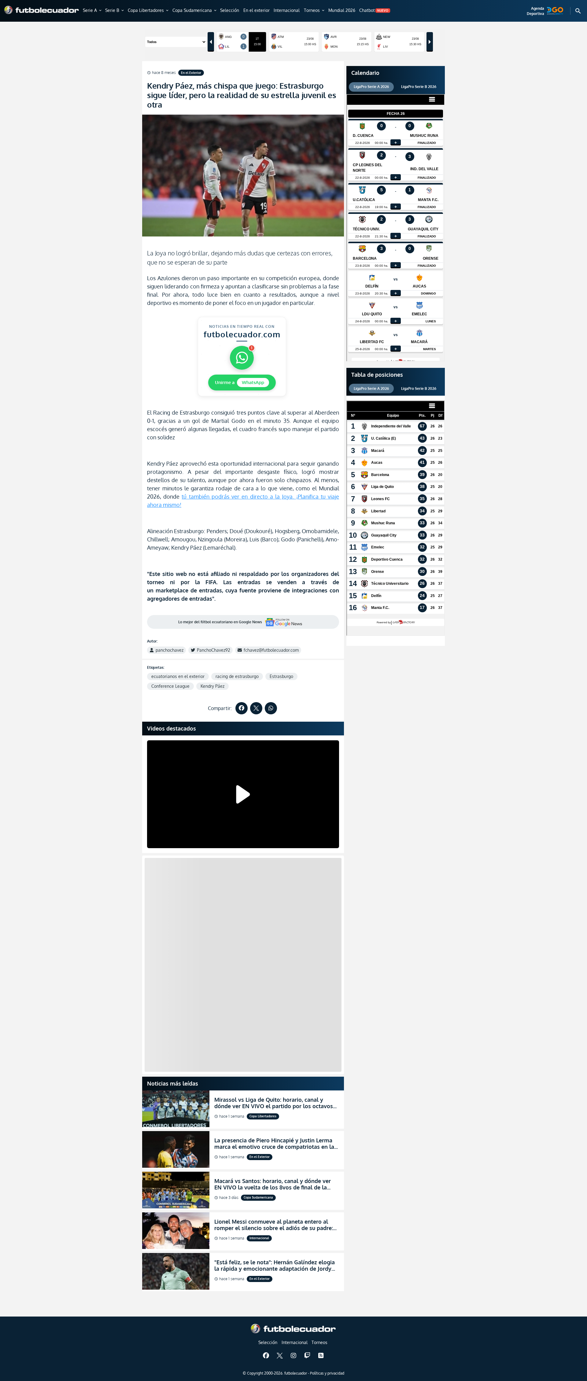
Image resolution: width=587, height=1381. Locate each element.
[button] (92, 10)
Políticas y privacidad (327, 1373)
